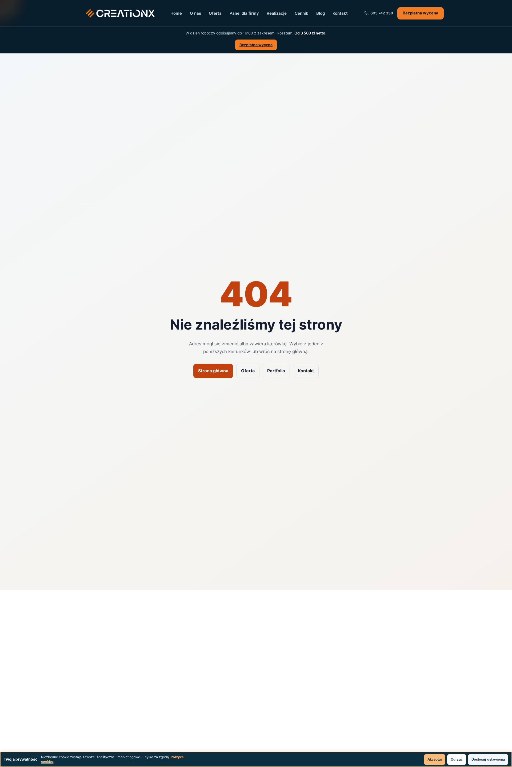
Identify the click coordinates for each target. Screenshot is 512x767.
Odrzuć (457, 759)
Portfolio (276, 370)
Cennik (301, 13)
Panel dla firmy (244, 13)
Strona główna (213, 370)
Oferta (215, 13)
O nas (195, 13)
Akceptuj (434, 759)
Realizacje (277, 13)
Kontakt (340, 13)
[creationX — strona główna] (120, 13)
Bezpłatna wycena (256, 44)
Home (176, 13)
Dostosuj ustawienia (488, 759)
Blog (320, 13)
